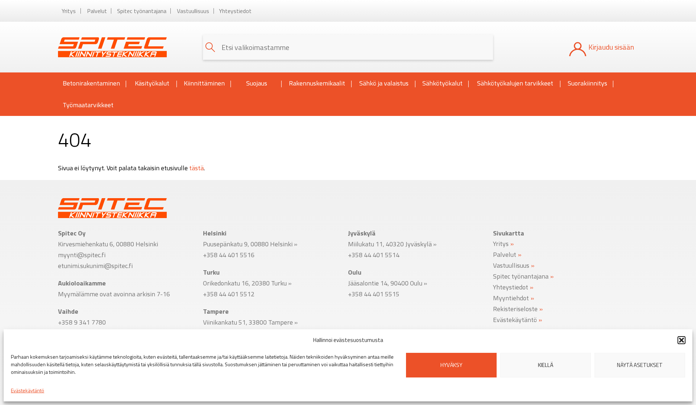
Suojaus (256, 83)
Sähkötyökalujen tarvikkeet (515, 83)
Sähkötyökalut (442, 83)
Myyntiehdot (511, 297)
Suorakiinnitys (587, 83)
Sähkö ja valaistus (384, 83)
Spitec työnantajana (141, 11)
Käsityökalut (152, 83)
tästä (196, 168)
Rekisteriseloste (515, 308)
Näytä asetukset (640, 365)
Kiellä (545, 365)
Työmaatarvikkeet (88, 105)
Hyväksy (451, 365)
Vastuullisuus (193, 11)
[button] (681, 340)
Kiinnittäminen (204, 83)
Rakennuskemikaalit (317, 83)
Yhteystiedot (235, 11)
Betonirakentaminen (91, 83)
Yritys (69, 11)
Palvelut (97, 11)
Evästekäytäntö (27, 390)
